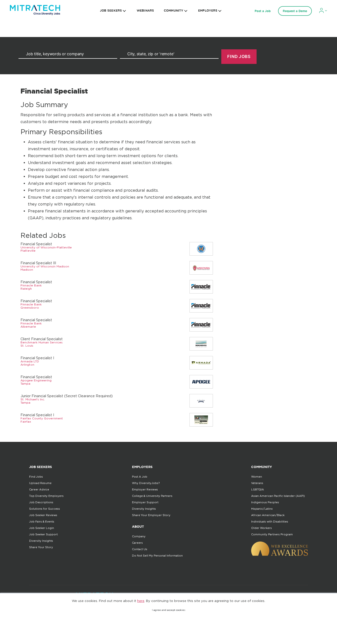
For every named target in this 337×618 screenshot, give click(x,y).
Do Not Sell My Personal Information (157, 555)
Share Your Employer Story (151, 515)
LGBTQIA (257, 489)
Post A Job (139, 476)
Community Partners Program (272, 534)
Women (256, 476)
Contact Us (139, 549)
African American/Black (267, 515)
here (140, 600)
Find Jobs (36, 476)
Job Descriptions (41, 502)
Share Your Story (41, 547)
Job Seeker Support (43, 534)
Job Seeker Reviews (43, 515)
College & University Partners (152, 495)
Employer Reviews (145, 489)
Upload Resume (40, 483)
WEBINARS (145, 10)
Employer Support (145, 502)
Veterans (257, 483)
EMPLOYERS (207, 10)
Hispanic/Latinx (262, 508)
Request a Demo (295, 11)
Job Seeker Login (41, 527)
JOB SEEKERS (111, 10)
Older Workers (261, 527)
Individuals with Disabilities (269, 521)
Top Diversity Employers (46, 495)
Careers (137, 542)
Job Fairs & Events (41, 521)
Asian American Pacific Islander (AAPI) (278, 495)
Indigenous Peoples (265, 502)
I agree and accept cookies (168, 610)
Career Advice (39, 489)
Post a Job (263, 11)
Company (139, 536)
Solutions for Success (44, 508)
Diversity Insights (41, 540)
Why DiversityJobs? (146, 483)
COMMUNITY (173, 10)
